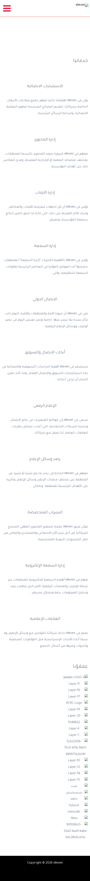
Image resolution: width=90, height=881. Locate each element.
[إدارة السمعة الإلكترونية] (45, 558)
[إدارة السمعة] (45, 238)
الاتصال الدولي (45, 300)
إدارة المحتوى (45, 140)
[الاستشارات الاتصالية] (45, 78)
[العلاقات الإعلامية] (45, 611)
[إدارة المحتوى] (45, 132)
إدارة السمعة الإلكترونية (45, 566)
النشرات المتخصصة (45, 513)
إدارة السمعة (45, 246)
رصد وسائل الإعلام (45, 459)
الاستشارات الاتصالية (45, 86)
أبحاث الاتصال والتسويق (45, 353)
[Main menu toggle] (7, 8)
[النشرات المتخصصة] (45, 504)
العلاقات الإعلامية (45, 619)
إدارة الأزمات (45, 193)
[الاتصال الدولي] (45, 291)
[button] (4, 757)
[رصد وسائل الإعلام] (45, 451)
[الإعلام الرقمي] (45, 398)
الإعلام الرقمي (45, 406)
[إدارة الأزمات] (45, 185)
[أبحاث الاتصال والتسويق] (45, 345)
